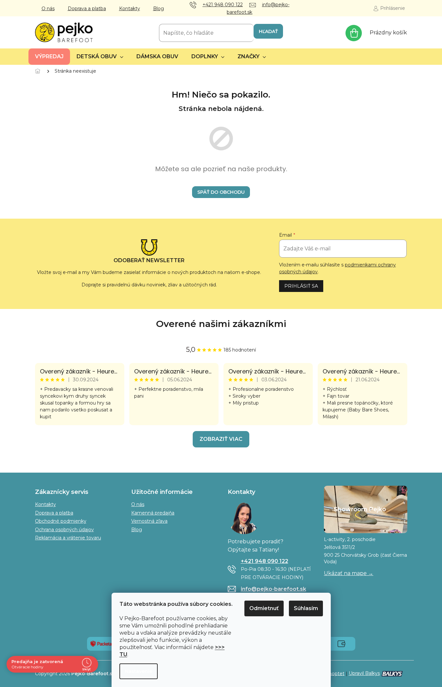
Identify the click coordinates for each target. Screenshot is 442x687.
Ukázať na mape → (348, 573)
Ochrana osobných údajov (64, 530)
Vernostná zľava (149, 521)
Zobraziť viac (221, 439)
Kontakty (129, 8)
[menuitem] (49, 56)
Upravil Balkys (364, 673)
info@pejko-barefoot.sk (273, 589)
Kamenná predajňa (152, 513)
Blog (158, 8)
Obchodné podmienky (60, 521)
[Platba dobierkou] (341, 643)
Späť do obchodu (221, 192)
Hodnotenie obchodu (221, 324)
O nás (48, 8)
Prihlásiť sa (301, 286)
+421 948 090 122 (264, 561)
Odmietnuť (264, 608)
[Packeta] (101, 643)
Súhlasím (306, 608)
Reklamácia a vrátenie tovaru (68, 538)
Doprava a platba (87, 8)
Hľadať (268, 31)
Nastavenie (138, 671)
